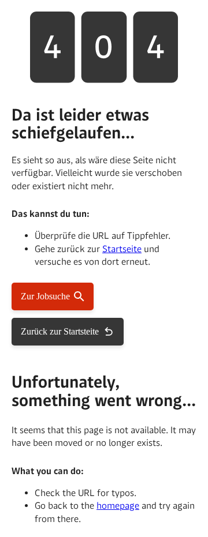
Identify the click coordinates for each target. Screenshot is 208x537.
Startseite (122, 248)
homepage (117, 505)
